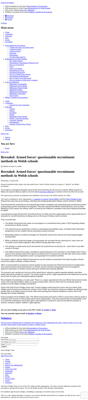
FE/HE (11, 115)
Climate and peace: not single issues (21, 47)
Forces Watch (54, 199)
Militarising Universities (17, 94)
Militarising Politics (16, 90)
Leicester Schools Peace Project (20, 124)
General (12, 109)
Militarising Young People (18, 86)
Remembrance (14, 122)
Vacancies (8, 382)
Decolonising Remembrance (19, 76)
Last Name (5, 342)
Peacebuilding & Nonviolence (37, 6)
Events (7, 40)
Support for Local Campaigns (19, 105)
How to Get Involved (16, 65)
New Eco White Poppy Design (19, 74)
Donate (7, 139)
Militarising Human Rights (18, 88)
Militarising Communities (18, 84)
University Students (16, 120)
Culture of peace (15, 51)
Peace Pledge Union (73, 199)
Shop (7, 38)
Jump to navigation (7, 3)
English (46, 310)
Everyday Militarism (28, 10)
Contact (7, 361)
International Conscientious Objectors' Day (24, 63)
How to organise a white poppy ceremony (23, 80)
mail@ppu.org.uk (7, 356)
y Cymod (44, 199)
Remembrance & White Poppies (39, 8)
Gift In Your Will (11, 369)
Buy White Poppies (16, 61)
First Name (5, 340)
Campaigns (9, 34)
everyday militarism (46, 192)
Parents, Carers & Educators (19, 118)
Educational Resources (17, 72)
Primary (12, 111)
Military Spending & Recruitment (41, 12)
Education (8, 36)
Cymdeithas (37, 199)
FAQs (11, 67)
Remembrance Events (16, 70)
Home (7, 148)
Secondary (13, 113)
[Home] (4, 23)
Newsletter (8, 42)
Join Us (7, 137)
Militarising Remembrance (18, 92)
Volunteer (6, 318)
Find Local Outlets (15, 69)
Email (3, 344)
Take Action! (13, 95)
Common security (15, 49)
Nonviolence (13, 55)
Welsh (54, 310)
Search (7, 380)
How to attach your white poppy (20, 78)
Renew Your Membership (14, 365)
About (7, 32)
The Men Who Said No (17, 57)
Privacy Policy (10, 379)
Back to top (5, 134)
